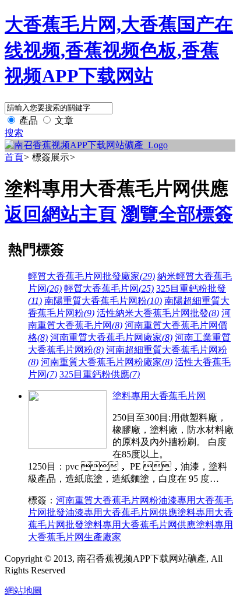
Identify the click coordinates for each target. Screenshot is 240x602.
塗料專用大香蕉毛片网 (159, 396)
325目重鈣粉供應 (99, 374)
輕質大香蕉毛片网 (109, 288)
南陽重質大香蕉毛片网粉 (103, 301)
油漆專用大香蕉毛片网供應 (121, 512)
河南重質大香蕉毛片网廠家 (111, 337)
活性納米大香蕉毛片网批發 (158, 313)
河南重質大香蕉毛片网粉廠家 (106, 362)
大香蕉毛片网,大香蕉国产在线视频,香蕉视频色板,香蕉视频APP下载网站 (119, 50)
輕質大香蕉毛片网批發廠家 (91, 276)
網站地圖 (23, 591)
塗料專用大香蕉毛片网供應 (140, 525)
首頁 (14, 157)
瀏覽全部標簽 (177, 214)
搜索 (14, 133)
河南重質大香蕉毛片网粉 (107, 500)
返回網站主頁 (61, 214)
